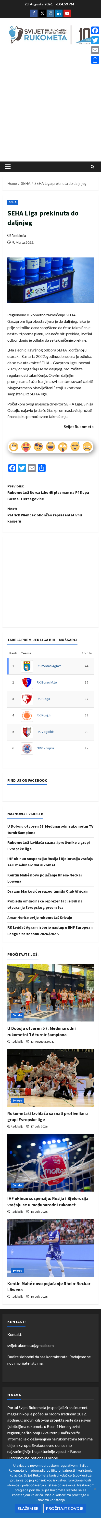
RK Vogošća (45, 732)
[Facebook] (95, 30)
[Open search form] (92, 167)
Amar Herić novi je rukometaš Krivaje (39, 917)
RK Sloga (43, 699)
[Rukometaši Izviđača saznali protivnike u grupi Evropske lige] (50, 1078)
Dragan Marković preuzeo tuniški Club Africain (47, 891)
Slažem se (28, 1508)
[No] (94, 1488)
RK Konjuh (44, 715)
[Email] (95, 50)
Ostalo (17, 1015)
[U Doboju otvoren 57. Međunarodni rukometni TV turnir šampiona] (50, 993)
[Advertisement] (50, 104)
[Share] (95, 60)
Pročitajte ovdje (64, 1508)
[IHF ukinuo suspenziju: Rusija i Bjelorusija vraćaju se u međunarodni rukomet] (50, 1163)
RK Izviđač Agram (49, 666)
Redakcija (19, 235)
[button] (7, 166)
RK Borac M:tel (47, 682)
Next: (44, 515)
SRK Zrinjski (45, 748)
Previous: (48, 492)
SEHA (13, 202)
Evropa (17, 1100)
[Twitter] (95, 40)
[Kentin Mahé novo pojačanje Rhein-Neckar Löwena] (50, 1248)
